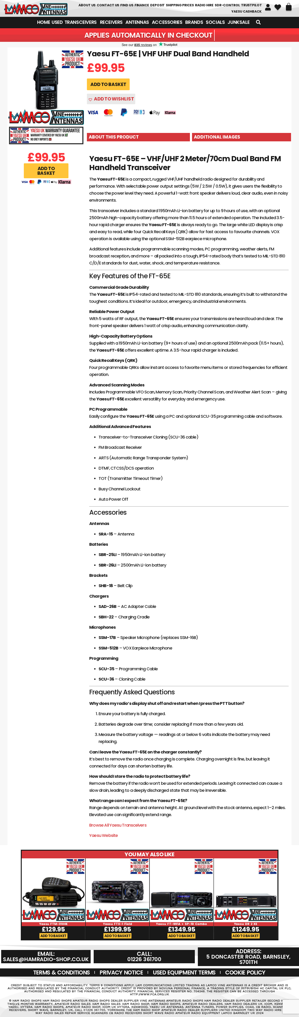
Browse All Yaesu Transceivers (117, 825)
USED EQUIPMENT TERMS (184, 972)
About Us (87, 5)
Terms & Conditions (61, 972)
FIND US (126, 5)
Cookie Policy (245, 972)
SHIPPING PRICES (180, 5)
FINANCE (142, 5)
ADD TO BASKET (108, 84)
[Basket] (289, 7)
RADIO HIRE (204, 5)
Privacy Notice (121, 972)
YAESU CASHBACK (246, 11)
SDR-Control (227, 5)
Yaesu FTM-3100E (53, 924)
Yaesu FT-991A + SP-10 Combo (181, 924)
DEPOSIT (157, 5)
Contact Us (108, 5)
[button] (46, 170)
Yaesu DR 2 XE (245, 924)
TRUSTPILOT (251, 5)
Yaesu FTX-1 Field (117, 924)
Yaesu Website (103, 835)
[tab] (138, 137)
